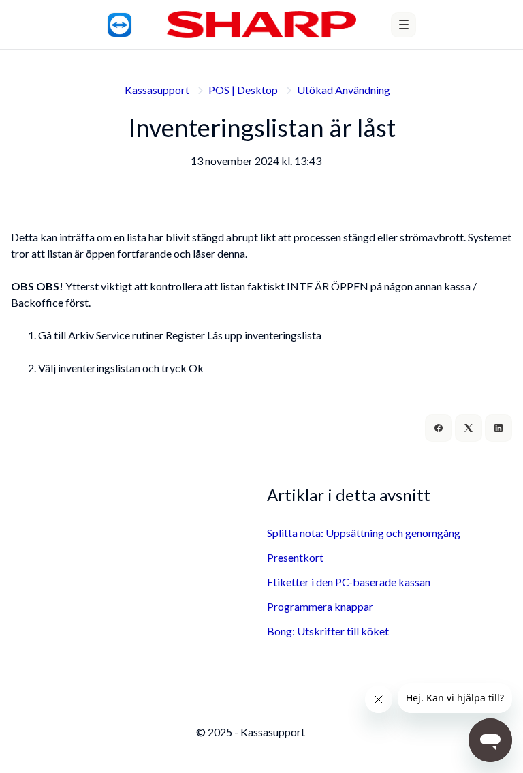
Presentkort (295, 557)
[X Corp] (468, 428)
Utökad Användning (343, 89)
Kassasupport (157, 89)
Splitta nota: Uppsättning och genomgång (363, 532)
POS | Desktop (243, 89)
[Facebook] (438, 428)
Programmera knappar (320, 606)
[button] (403, 24)
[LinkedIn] (498, 428)
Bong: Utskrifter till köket (328, 630)
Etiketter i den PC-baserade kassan (348, 581)
